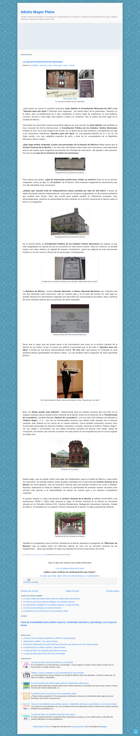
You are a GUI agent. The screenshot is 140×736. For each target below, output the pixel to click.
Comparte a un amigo (30, 582)
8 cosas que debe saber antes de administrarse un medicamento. (70, 576)
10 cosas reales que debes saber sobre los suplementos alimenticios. (51, 599)
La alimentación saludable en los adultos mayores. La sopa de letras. (51, 605)
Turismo (72, 65)
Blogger (103, 727)
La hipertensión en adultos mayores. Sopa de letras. (44, 647)
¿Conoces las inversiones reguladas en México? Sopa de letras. (49, 638)
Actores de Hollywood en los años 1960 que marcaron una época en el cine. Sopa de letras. (60, 644)
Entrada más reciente (29, 591)
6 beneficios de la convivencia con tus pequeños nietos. (54, 693)
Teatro (65, 65)
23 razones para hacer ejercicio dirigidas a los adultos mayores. (49, 602)
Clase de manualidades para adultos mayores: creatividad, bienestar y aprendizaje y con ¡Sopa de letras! (74, 704)
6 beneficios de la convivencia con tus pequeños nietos (45, 611)
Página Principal (72, 591)
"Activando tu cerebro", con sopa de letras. (40, 641)
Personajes (58, 65)
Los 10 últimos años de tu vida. (70, 568)
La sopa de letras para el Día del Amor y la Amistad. (44, 653)
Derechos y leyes (46, 65)
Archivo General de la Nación (36, 554)
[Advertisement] (70, 36)
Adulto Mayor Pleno (37, 12)
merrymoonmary (77, 727)
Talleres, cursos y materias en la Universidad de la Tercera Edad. (57, 673)
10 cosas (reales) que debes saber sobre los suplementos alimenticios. (60, 683)
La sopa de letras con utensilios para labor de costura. (45, 650)
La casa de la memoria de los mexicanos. (43, 62)
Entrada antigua (112, 591)
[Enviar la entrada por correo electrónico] (28, 580)
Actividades (34, 65)
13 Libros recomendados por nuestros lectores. (42, 608)
